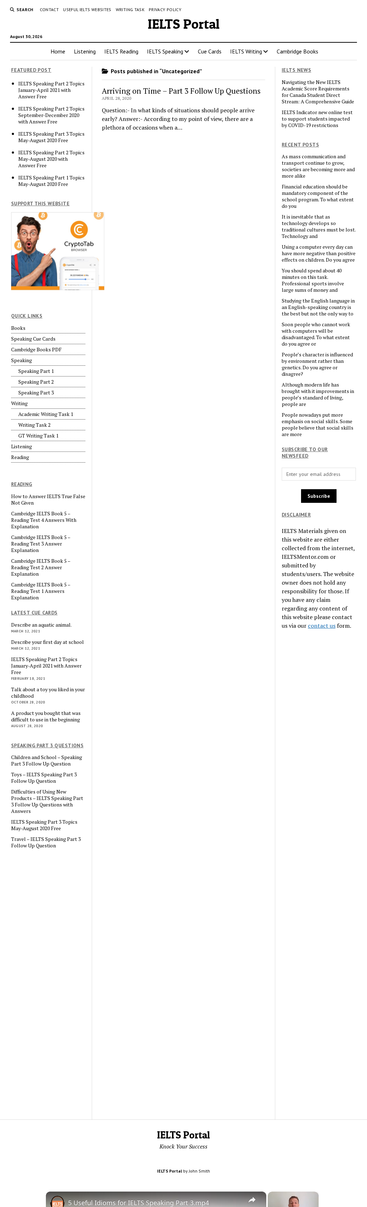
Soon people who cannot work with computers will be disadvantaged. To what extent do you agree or (316, 334)
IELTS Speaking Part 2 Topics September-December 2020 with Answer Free (51, 115)
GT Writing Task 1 (38, 435)
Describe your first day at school (47, 642)
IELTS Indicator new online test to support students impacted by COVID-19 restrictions (317, 118)
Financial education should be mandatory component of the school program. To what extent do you (318, 196)
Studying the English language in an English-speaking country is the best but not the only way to (318, 307)
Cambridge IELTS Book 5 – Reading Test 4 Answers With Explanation (43, 520)
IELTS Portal (184, 23)
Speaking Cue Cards (33, 339)
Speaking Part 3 (36, 392)
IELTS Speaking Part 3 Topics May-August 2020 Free (51, 137)
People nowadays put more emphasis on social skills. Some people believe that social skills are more (317, 425)
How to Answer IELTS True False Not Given (48, 499)
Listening (85, 51)
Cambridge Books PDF (36, 349)
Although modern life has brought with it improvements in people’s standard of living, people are (318, 394)
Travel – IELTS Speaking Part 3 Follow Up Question (46, 842)
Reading (20, 457)
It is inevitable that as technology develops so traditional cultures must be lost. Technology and (319, 226)
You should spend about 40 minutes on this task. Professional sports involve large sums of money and (313, 280)
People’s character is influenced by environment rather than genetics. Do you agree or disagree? (317, 364)
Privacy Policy (165, 9)
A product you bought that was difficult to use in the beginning (46, 716)
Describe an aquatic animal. (41, 625)
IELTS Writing (246, 51)
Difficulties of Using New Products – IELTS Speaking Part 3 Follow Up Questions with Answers (47, 801)
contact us (321, 626)
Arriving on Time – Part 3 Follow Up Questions (181, 91)
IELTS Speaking (165, 51)
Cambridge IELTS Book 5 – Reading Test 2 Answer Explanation (40, 567)
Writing (19, 403)
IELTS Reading (121, 51)
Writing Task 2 (34, 425)
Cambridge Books (297, 51)
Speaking (21, 360)
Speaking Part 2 (36, 382)
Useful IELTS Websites (87, 9)
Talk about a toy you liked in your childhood (48, 692)
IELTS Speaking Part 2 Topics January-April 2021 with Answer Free (51, 90)
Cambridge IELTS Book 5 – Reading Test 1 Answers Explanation (40, 591)
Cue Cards (209, 51)
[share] (252, 1199)
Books (18, 328)
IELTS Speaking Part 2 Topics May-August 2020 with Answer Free (51, 159)
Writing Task (130, 9)
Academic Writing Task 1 (45, 414)
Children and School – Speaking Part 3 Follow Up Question (46, 760)
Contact (49, 9)
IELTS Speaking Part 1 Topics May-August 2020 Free (51, 180)
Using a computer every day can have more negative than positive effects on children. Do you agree (319, 253)
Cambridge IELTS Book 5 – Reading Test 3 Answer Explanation (40, 543)
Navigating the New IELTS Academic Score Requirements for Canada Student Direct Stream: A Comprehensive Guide (318, 92)
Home (58, 51)
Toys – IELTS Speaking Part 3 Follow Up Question (44, 777)
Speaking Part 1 (36, 371)
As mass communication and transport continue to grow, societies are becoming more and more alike (318, 166)
